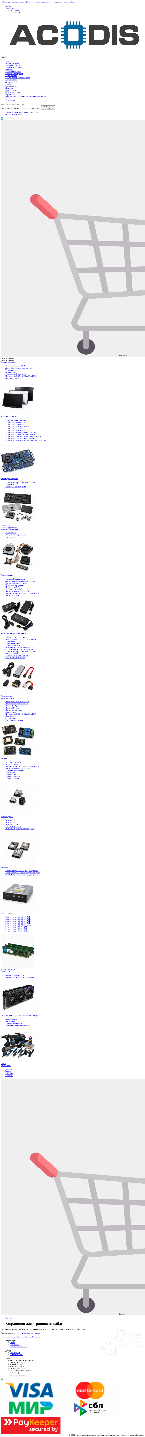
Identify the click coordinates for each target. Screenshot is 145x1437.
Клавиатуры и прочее (13, 68)
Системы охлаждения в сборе (16, 535)
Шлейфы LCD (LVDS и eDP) (16, 637)
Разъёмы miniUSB (12, 774)
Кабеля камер (10, 641)
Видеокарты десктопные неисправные (20, 977)
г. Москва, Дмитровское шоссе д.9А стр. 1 (17, 2)
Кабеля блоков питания (14, 585)
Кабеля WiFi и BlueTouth (14, 645)
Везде (7, 61)
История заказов (16, 1355)
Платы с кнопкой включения (16, 704)
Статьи (12, 1343)
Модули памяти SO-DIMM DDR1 (18, 917)
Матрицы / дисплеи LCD (15, 366)
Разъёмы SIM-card (12, 778)
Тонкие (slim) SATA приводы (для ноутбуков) (22, 873)
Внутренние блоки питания (16, 583)
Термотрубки (10, 537)
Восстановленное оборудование (17, 1025)
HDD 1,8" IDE (11, 820)
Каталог (7, 360)
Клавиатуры (10, 485)
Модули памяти (11, 90)
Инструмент (10, 1021)
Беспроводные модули (14, 720)
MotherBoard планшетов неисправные (20, 434)
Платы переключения (13, 710)
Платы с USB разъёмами (14, 706)
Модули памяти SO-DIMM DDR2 (18, 919)
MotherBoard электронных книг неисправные (23, 436)
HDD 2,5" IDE (11, 823)
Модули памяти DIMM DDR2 (16, 927)
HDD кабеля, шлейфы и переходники (19, 647)
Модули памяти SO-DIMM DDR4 (18, 923)
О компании (5, 1337)
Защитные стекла (12, 378)
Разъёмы (8, 84)
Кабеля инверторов (12, 643)
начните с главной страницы (28, 1333)
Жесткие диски (11, 86)
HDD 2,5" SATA (11, 825)
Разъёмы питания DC (13, 589)
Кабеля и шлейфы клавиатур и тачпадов (20, 483)
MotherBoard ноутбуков (14, 428)
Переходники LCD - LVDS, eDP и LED (20, 376)
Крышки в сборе (11, 372)
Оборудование (11, 1019)
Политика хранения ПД (19, 1347)
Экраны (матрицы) (12, 63)
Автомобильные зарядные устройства (20, 581)
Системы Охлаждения (14, 74)
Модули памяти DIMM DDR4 (16, 931)
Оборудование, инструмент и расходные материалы (25, 96)
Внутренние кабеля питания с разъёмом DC (22, 593)
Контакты (9, 1076)
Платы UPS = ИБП (12, 595)
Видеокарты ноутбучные (15, 975)
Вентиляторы (10, 533)
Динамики (9, 716)
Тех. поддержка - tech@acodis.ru (62, 2)
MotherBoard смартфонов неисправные (20, 432)
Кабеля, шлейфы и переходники (17, 78)
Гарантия (9, 1074)
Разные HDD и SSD (13, 827)
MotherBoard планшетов (14, 424)
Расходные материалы (14, 1023)
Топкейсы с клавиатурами (15, 487)
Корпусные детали (12, 92)
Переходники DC (12, 587)
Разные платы (10, 718)
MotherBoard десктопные (15, 430)
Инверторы (9, 70)
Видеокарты (10, 94)
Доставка (9, 1070)
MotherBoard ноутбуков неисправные (19, 438)
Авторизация (15, 10)
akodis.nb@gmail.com (42, 2)
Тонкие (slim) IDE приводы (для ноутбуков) (22, 871)
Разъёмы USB (10, 772)
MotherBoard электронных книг (17, 426)
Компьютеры (10, 100)
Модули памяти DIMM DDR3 (16, 929)
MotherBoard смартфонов (15, 422)
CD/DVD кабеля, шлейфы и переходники (21, 649)
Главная (8, 1318)
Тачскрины (9, 370)
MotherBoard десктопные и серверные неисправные (25, 440)
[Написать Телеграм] (2, 119)
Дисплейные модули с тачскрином (18, 368)
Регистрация (15, 12)
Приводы (9, 88)
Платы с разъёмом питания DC (17, 591)
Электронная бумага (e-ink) (15, 374)
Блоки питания (11, 76)
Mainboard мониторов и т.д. (16, 420)
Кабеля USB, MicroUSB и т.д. (16, 656)
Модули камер (11, 712)
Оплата (8, 1072)
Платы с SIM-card (12, 708)
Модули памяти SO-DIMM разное (18, 925)
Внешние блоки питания (15, 579)
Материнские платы (13, 66)
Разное (8, 98)
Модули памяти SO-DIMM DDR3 (18, 921)
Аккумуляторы (11, 80)
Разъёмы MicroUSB (12, 776)
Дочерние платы (11, 82)
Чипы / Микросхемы (13, 72)
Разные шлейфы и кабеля (15, 658)
